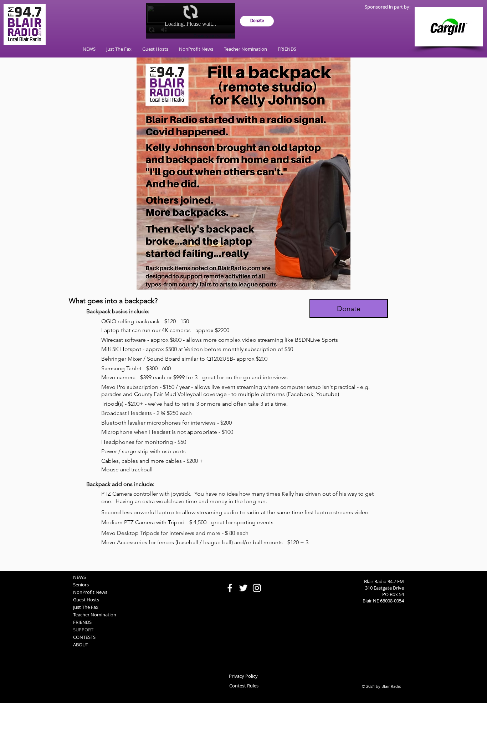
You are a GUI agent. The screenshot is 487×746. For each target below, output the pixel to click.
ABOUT (80, 644)
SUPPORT (83, 629)
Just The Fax (85, 607)
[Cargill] (449, 26)
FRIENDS (82, 622)
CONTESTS (84, 637)
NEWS (79, 577)
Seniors (81, 584)
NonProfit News (90, 592)
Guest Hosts (86, 599)
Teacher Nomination (94, 614)
